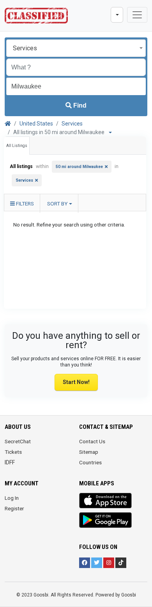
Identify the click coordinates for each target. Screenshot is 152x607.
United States (36, 123)
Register (14, 508)
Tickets (13, 452)
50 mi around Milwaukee (79, 166)
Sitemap (88, 452)
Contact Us (92, 441)
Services (72, 123)
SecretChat (18, 441)
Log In (12, 498)
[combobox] (76, 48)
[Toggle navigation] (137, 15)
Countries (90, 462)
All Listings (16, 145)
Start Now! (76, 382)
